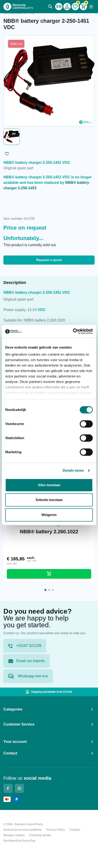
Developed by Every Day (19, 840)
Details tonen (73, 470)
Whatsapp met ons (32, 676)
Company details (40, 835)
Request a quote (49, 260)
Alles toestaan (49, 485)
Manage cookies (14, 835)
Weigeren (49, 515)
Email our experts (30, 661)
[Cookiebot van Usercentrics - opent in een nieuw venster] (73, 331)
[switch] (86, 424)
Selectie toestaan (49, 500)
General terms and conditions (22, 829)
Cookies (75, 829)
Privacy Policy (55, 829)
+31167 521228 (28, 646)
